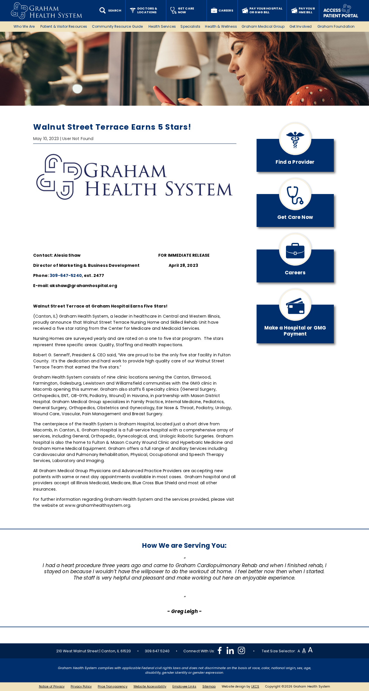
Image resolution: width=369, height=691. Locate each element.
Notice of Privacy (52, 686)
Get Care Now (186, 10)
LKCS (255, 686)
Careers (226, 10)
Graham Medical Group (263, 26)
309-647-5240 (66, 275)
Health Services (162, 26)
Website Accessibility (149, 686)
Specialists (190, 26)
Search (114, 10)
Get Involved (301, 26)
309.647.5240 (157, 651)
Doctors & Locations (147, 10)
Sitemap (209, 686)
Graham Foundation (336, 26)
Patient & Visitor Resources (63, 26)
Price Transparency (112, 686)
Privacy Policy (81, 686)
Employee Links (184, 686)
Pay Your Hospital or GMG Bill (265, 10)
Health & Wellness (221, 26)
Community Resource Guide (118, 26)
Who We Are (25, 26)
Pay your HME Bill (307, 10)
